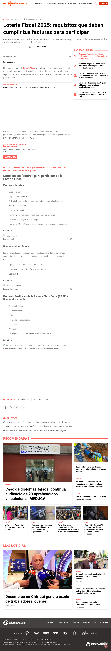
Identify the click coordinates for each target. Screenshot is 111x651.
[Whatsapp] (17, 407)
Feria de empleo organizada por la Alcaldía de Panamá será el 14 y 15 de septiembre (68, 528)
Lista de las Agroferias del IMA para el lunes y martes (14, 527)
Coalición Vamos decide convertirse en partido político (91, 498)
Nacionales (15, 19)
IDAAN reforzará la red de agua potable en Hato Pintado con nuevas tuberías (91, 469)
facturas (38, 399)
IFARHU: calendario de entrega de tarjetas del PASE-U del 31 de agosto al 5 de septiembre (93, 75)
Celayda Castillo (80, 607)
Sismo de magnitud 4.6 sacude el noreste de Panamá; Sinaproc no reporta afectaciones (92, 66)
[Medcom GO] (17, 635)
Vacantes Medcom (46, 640)
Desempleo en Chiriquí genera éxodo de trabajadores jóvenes (37, 599)
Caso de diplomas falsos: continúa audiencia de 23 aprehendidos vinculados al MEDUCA (35, 494)
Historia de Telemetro (30, 640)
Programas (50, 3)
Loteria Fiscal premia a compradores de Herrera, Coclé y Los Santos (29, 87)
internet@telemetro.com (14, 646)
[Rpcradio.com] (65, 635)
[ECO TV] (55, 635)
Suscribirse (10, 157)
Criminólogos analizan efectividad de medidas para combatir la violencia (90, 576)
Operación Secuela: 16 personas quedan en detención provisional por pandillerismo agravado (93, 529)
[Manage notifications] (106, 646)
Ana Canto (11, 62)
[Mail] (23, 407)
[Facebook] (5, 407)
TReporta (38, 3)
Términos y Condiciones (11, 640)
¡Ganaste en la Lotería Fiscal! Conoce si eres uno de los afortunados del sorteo (36, 422)
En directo (103, 3)
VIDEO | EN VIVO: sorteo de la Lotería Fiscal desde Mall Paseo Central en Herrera (37, 426)
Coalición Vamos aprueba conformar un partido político (88, 603)
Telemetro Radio (85, 3)
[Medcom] (93, 635)
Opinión (61, 3)
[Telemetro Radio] (84, 635)
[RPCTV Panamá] (27, 635)
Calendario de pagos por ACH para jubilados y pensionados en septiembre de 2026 (92, 85)
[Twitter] (11, 407)
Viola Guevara (79, 581)
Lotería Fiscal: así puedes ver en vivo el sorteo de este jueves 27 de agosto (35, 430)
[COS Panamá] (46, 635)
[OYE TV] (36, 635)
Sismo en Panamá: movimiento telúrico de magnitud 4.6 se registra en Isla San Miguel (93, 56)
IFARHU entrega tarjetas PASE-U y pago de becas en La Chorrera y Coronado (92, 95)
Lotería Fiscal (29, 68)
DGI (47, 399)
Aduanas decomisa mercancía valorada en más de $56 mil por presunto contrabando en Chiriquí (90, 484)
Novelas (71, 3)
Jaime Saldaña (10, 605)
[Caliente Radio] (74, 635)
